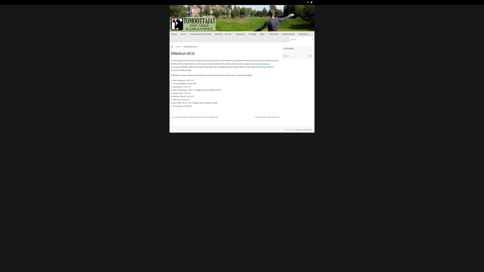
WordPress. (307, 130)
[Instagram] (311, 2)
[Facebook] (308, 2)
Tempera (297, 130)
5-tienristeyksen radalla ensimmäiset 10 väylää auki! (196, 117)
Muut (178, 47)
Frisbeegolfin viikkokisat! (266, 117)
